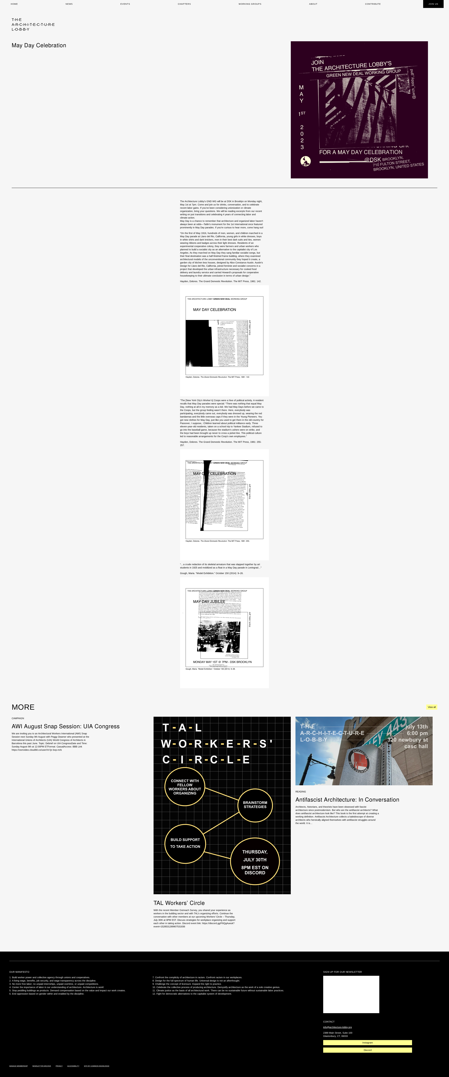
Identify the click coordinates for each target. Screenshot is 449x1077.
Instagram (367, 1042)
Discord (368, 1050)
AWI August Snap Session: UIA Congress (66, 726)
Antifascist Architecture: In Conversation (347, 799)
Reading (300, 791)
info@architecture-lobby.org (337, 1027)
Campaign (18, 718)
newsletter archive (41, 1066)
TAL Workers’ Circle (179, 902)
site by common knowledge (96, 1066)
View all (432, 707)
